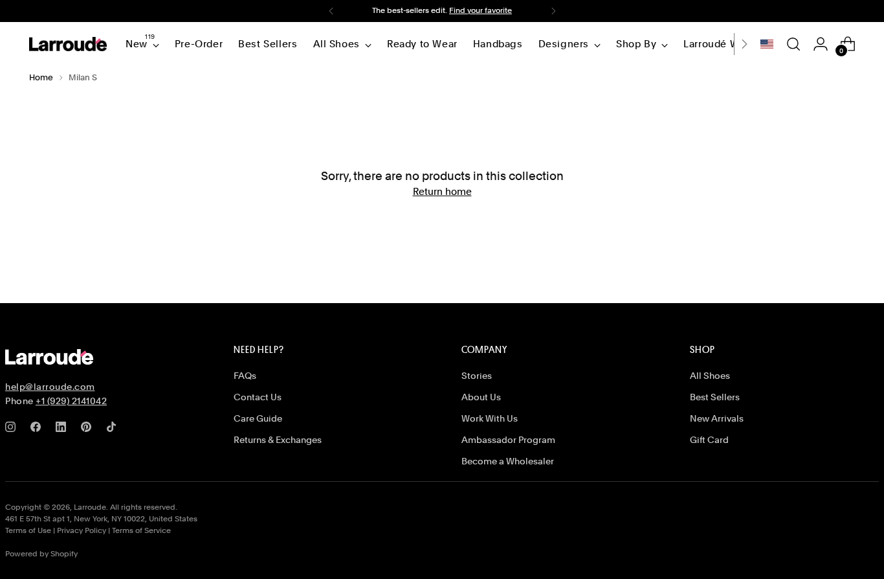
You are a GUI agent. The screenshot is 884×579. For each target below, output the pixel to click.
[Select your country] (767, 44)
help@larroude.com (50, 386)
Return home (442, 192)
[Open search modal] (793, 44)
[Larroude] (68, 44)
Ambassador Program (508, 440)
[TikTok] (114, 429)
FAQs (245, 375)
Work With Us (489, 418)
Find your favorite (480, 10)
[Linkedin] (63, 429)
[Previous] (331, 11)
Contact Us (258, 397)
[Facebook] (38, 429)
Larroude (90, 507)
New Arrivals (717, 418)
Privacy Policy (81, 530)
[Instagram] (13, 429)
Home (41, 77)
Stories (476, 375)
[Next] (553, 11)
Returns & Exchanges (278, 440)
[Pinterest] (88, 429)
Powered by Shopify (41, 553)
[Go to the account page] (821, 44)
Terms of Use (28, 530)
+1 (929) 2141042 (71, 401)
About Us (481, 397)
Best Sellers (715, 397)
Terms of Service (141, 530)
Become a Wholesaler (507, 461)
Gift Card (709, 440)
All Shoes (710, 375)
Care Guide (258, 418)
